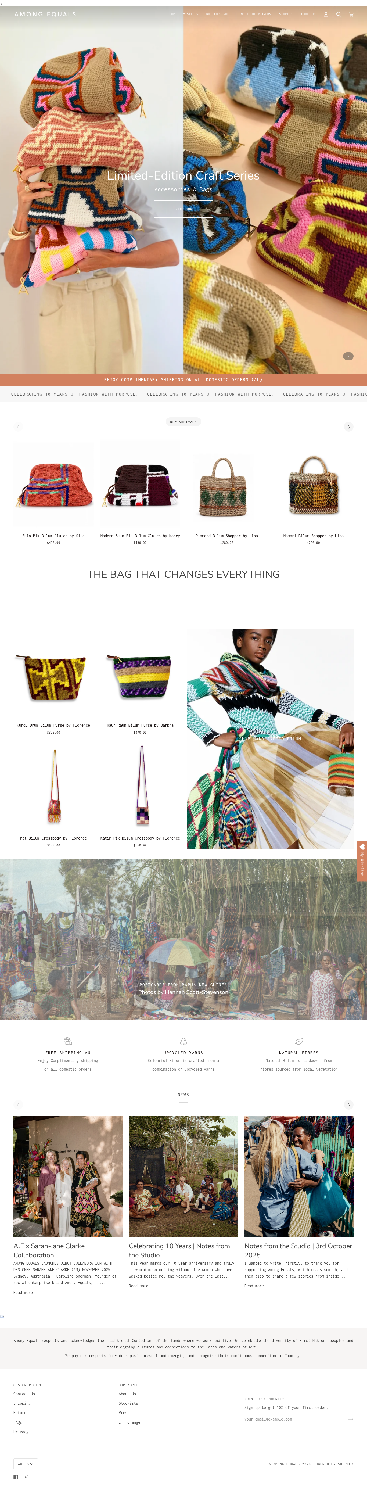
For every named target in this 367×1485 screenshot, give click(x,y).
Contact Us (24, 1393)
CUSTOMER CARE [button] (27, 1385)
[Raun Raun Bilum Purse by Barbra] (140, 673)
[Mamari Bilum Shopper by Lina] (314, 483)
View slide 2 (344, 1002)
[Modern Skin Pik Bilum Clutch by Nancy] (140, 483)
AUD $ (23, 1464)
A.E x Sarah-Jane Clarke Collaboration (49, 1251)
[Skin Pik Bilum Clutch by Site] (53, 483)
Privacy (20, 1431)
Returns (20, 1412)
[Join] (346, 1419)
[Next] (349, 427)
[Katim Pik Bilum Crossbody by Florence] (140, 786)
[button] (171, 14)
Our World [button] (129, 1385)
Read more (23, 1292)
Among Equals (286, 1464)
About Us (127, 1393)
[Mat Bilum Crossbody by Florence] (53, 786)
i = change (129, 1422)
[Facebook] (15, 1477)
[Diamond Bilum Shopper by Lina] (227, 483)
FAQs (17, 1422)
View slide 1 (348, 356)
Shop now (183, 209)
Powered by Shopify (334, 1464)
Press (124, 1412)
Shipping (22, 1403)
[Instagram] (26, 1477)
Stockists (128, 1403)
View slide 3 (348, 1002)
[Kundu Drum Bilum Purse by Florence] (53, 673)
